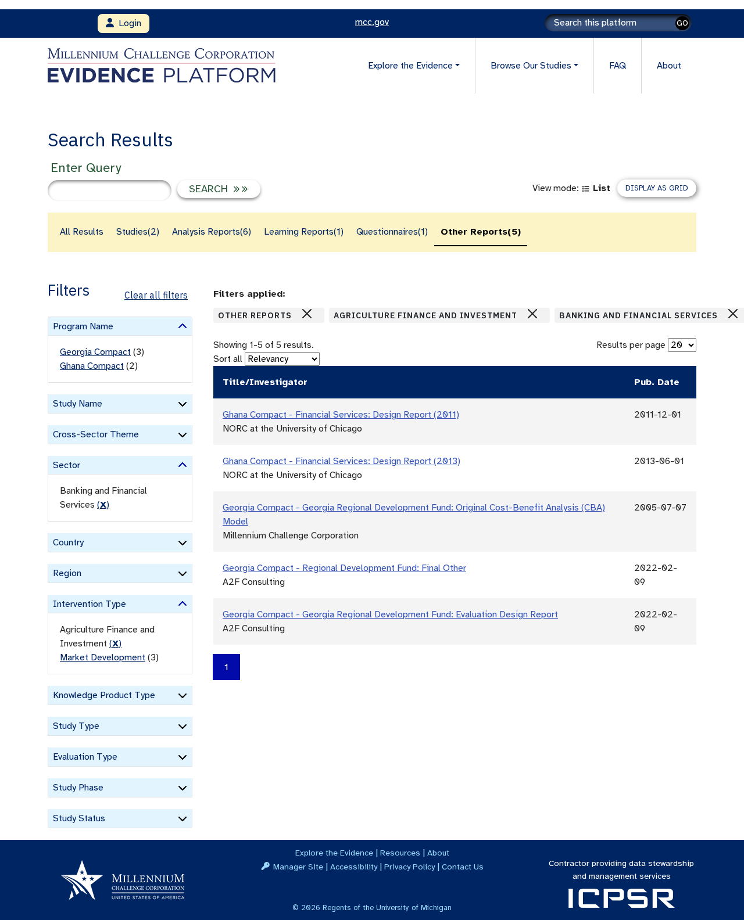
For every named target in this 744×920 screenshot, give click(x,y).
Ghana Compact (92, 366)
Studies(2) (137, 232)
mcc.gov (372, 22)
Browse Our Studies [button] (531, 65)
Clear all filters (156, 295)
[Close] (307, 313)
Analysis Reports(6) (211, 232)
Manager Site (298, 866)
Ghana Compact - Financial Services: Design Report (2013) (341, 461)
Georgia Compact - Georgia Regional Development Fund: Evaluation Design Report (390, 614)
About (669, 65)
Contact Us (463, 866)
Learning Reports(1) (304, 232)
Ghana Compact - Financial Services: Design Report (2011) (341, 415)
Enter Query (86, 167)
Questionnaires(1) (392, 232)
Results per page (631, 345)
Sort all (227, 359)
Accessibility (353, 866)
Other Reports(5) (481, 232)
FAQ (617, 65)
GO (682, 23)
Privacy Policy (409, 866)
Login (127, 23)
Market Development (102, 657)
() (103, 505)
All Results (81, 232)
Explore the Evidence (334, 852)
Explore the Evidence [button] (410, 65)
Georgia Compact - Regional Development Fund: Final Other (344, 568)
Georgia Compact (95, 352)
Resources (400, 852)
